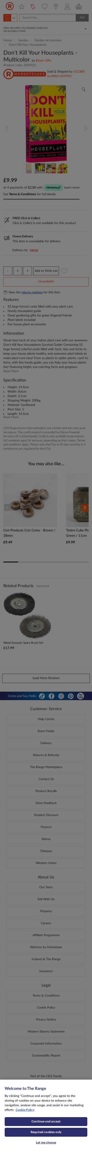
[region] (46, 1116)
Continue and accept (46, 1121)
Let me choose (46, 1142)
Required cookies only (46, 1132)
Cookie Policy (25, 1110)
